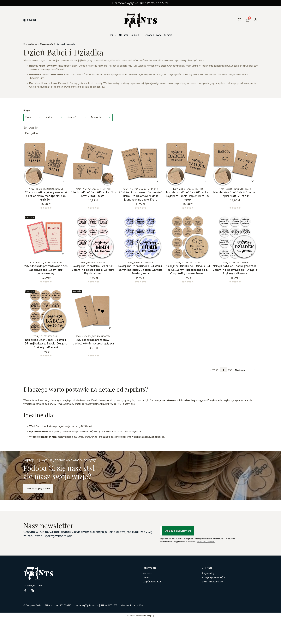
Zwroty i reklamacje (212, 581)
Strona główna (30, 44)
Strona (214, 369)
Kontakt (147, 573)
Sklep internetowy (139, 616)
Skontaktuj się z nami (38, 488)
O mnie (146, 577)
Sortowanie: (30, 127)
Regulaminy (208, 573)
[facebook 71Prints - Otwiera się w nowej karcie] (25, 591)
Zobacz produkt (42, 180)
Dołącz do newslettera (178, 530)
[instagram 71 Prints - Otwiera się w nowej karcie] (32, 591)
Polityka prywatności (213, 577)
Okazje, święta (46, 44)
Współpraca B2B (152, 581)
